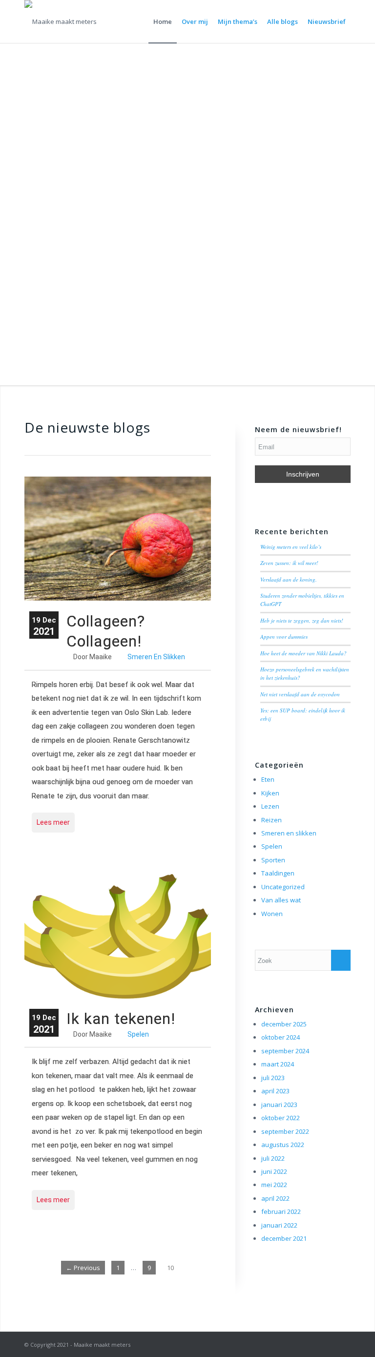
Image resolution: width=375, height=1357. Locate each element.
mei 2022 (274, 1184)
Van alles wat (281, 900)
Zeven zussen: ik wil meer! (289, 562)
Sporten (273, 860)
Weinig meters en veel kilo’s (290, 546)
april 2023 (275, 1090)
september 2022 (285, 1131)
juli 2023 (273, 1077)
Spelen (138, 1034)
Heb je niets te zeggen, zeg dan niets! (301, 620)
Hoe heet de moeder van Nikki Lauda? (303, 653)
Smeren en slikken (156, 657)
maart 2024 (277, 1064)
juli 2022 (273, 1158)
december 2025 (284, 1024)
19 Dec (44, 626)
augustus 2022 (282, 1144)
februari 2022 (281, 1211)
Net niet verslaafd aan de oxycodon (300, 694)
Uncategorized (283, 886)
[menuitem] (162, 21)
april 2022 (275, 1198)
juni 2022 (274, 1171)
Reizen (271, 819)
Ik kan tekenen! (120, 1018)
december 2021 (284, 1238)
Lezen (270, 806)
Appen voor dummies (284, 636)
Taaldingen (277, 873)
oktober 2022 (280, 1117)
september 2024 (285, 1050)
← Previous (83, 1267)
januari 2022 (279, 1225)
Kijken (270, 793)
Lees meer (53, 822)
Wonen (272, 913)
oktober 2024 (280, 1037)
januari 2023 (279, 1104)
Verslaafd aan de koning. (288, 579)
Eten (267, 779)
